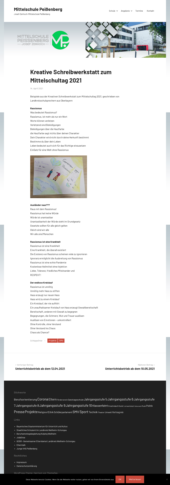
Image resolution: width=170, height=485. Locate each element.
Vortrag (116, 412)
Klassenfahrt (100, 405)
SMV (61, 340)
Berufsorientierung (25, 399)
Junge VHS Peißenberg (27, 448)
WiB (121, 412)
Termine (139, 10)
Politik (149, 405)
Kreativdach (113, 406)
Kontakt (150, 10)
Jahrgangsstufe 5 (95, 399)
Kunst (121, 406)
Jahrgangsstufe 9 (52, 405)
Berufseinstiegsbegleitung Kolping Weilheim (36, 433)
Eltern (53, 399)
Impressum (22, 462)
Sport (84, 411)
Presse (19, 411)
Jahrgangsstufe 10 (79, 405)
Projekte (52, 340)
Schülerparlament (63, 412)
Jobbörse (21, 437)
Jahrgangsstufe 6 (120, 399)
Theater (101, 412)
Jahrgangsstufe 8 (27, 405)
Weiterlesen (135, 479)
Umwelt (108, 412)
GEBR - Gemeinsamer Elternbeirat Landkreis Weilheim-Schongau (46, 441)
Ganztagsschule (76, 399)
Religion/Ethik (46, 412)
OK (120, 479)
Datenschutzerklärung (27, 466)
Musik (144, 406)
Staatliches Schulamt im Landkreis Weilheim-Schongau (42, 430)
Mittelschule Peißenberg (38, 9)
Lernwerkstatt (129, 406)
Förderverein (62, 400)
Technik (93, 412)
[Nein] (167, 479)
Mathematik (138, 406)
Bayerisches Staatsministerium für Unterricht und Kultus (42, 426)
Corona (42, 399)
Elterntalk (21, 445)
